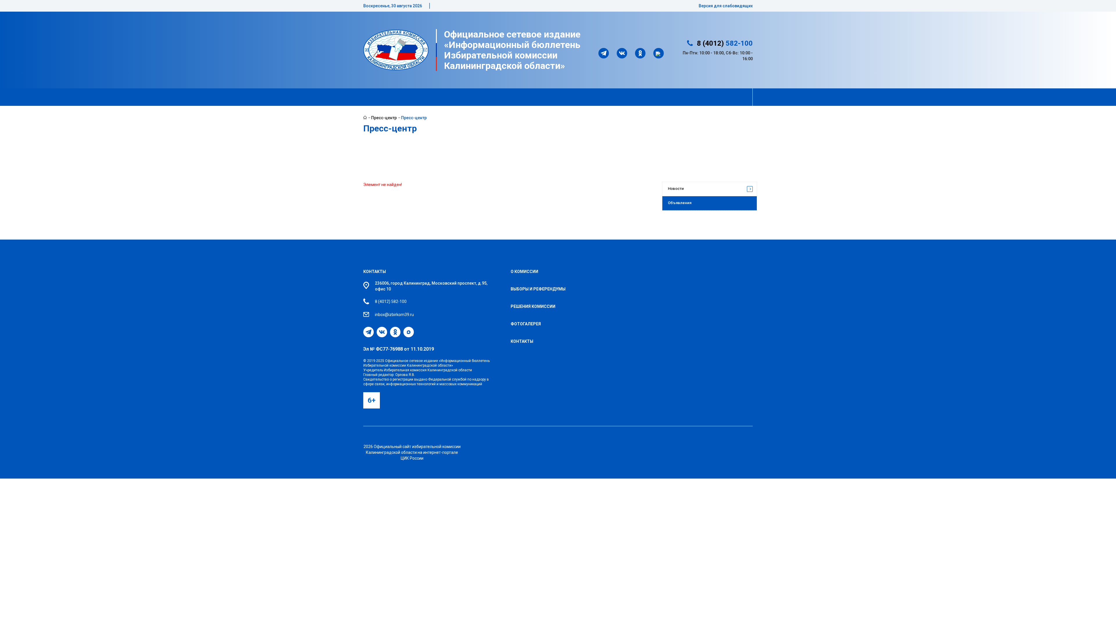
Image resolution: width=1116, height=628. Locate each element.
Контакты (374, 271)
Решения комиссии (533, 306)
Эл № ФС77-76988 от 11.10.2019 (398, 349)
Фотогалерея (526, 324)
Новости (676, 188)
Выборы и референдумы (538, 289)
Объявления (679, 203)
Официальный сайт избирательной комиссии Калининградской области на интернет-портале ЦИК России (413, 452)
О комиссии (524, 271)
